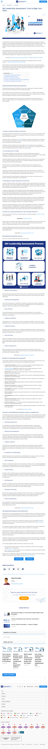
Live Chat (36, 686)
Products (3, 693)
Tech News (16, 5)
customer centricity (40, 214)
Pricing (3, 698)
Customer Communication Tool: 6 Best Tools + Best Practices (25, 619)
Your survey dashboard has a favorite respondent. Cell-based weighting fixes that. (39, 659)
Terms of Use (36, 744)
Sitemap (23, 744)
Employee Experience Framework (27, 355)
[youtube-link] (24, 686)
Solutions (3, 704)
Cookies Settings (42, 744)
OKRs (27, 146)
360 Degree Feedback (9, 368)
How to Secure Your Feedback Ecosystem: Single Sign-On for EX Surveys (6, 657)
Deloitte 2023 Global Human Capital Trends (16, 62)
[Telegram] (22, 569)
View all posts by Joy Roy (17, 583)
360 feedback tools (10, 550)
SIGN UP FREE (43, 1)
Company (3, 706)
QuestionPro (9, 5)
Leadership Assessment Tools (27, 233)
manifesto (19, 139)
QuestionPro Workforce (29, 555)
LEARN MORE (29, 558)
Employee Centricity (27, 218)
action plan (40, 522)
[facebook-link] (17, 686)
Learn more (24, 598)
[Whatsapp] (18, 569)
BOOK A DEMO (19, 558)
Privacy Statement (29, 744)
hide (11, 73)
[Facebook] (9, 569)
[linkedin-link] (22, 686)
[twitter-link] (19, 686)
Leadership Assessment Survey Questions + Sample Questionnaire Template (27, 57)
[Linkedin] (4, 569)
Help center (30, 686)
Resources (4, 696)
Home (3, 5)
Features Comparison (6, 701)
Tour (2, 691)
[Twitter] (14, 569)
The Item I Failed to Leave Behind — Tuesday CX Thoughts (24, 624)
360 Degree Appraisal (26, 409)
